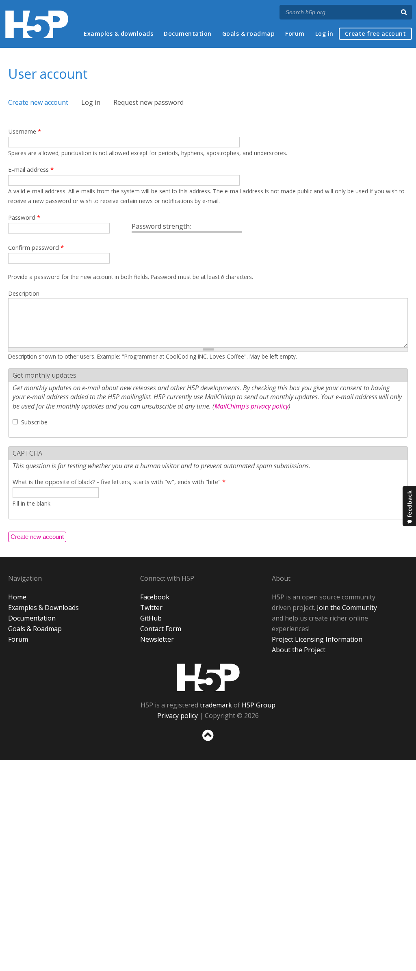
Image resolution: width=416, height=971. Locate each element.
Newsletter (157, 639)
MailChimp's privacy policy (251, 406)
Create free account (375, 33)
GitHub (151, 618)
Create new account (38, 102)
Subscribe (34, 422)
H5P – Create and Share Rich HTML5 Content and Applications (36, 24)
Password (24, 217)
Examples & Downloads (43, 607)
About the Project (298, 649)
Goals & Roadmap (35, 628)
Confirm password (36, 247)
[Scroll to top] (208, 742)
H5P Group (258, 705)
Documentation (188, 33)
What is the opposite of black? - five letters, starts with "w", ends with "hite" (119, 482)
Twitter (151, 607)
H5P (208, 677)
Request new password (148, 102)
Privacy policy (177, 715)
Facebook (154, 597)
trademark (216, 705)
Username (24, 131)
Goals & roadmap (248, 33)
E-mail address (31, 169)
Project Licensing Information (317, 639)
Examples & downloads (118, 33)
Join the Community (347, 607)
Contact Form (160, 628)
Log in (324, 33)
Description (23, 293)
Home (17, 597)
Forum (295, 33)
